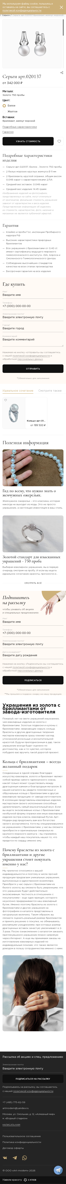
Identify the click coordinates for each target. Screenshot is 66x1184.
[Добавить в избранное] (6, 400)
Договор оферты (13, 1148)
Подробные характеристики (20, 127)
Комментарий (10, 336)
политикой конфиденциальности (31, 356)
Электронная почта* (13, 314)
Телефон (7, 303)
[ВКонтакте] (5, 1157)
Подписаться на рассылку (33, 1079)
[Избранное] (59, 141)
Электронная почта (13, 1065)
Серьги (6, 15)
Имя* (5, 292)
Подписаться (33, 680)
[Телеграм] (14, 1157)
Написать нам (11, 1125)
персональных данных (30, 359)
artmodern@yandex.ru (16, 1108)
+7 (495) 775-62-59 (14, 1102)
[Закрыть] (61, 7)
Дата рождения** (12, 652)
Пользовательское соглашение (22, 1136)
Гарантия (8, 132)
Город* (6, 325)
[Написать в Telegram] (58, 1170)
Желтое (12, 112)
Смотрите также (50, 391)
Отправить (33, 369)
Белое (11, 106)
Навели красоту (12, 1180)
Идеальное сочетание (18, 391)
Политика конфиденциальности (22, 1142)
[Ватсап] (24, 1157)
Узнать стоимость (28, 141)
